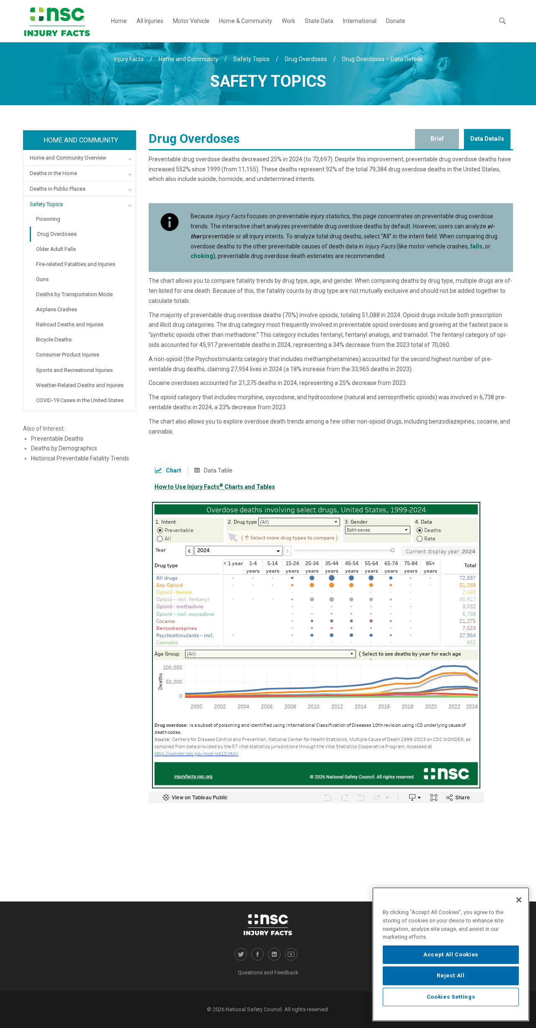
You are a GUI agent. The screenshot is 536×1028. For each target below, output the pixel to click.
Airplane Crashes (56, 309)
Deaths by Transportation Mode (74, 294)
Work (288, 21)
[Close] (519, 900)
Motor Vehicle (191, 21)
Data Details (487, 138)
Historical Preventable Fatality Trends (80, 458)
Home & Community (245, 21)
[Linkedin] (274, 954)
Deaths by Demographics (64, 448)
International (359, 21)
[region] (450, 954)
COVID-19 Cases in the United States (80, 400)
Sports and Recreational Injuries (74, 370)
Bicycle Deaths (54, 339)
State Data (319, 21)
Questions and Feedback (268, 972)
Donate (395, 21)
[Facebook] (257, 954)
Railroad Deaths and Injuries (69, 324)
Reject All (451, 975)
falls (476, 246)
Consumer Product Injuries (67, 354)
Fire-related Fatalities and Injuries (75, 264)
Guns (42, 279)
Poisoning (48, 219)
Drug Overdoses (57, 234)
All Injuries (150, 21)
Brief (437, 138)
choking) (203, 256)
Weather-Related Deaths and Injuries (80, 385)
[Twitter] (240, 954)
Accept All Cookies (450, 954)
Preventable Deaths (57, 438)
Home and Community (81, 140)
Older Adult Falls (56, 249)
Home (119, 21)
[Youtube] (291, 954)
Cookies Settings (451, 997)
